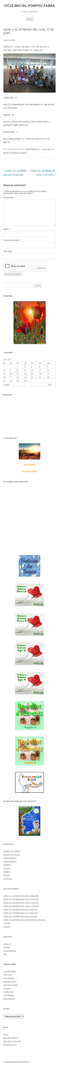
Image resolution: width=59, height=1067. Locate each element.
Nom (6, 229)
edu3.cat (7, 943)
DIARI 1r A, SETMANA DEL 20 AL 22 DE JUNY (21, 895)
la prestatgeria (9, 950)
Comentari (8, 197)
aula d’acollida (9, 971)
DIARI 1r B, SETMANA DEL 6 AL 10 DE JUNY (20, 913)
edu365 (6, 947)
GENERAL (7, 865)
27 (5, 381)
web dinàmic (8, 995)
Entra (5, 1034)
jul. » (50, 384)
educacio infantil (10, 985)
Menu (29, 19)
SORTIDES (7, 878)
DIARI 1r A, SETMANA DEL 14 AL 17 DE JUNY (21, 902)
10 (32, 370)
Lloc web (7, 251)
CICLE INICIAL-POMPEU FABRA (29, 5)
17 (32, 373)
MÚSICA (6, 868)
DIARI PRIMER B (31, 149)
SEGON (6, 875)
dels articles (10, 1037)
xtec (5, 954)
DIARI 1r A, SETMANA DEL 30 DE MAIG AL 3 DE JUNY (24, 919)
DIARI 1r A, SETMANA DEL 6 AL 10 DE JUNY (20, 909)
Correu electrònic (12, 240)
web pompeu (9, 998)
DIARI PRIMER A (9, 858)
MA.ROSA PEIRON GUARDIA (15, 152)
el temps (7, 988)
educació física (9, 981)
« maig (6, 384)
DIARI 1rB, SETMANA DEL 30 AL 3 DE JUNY (20, 916)
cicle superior (9, 978)
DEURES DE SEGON (11, 854)
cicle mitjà (7, 974)
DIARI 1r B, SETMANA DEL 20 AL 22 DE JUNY (21, 899)
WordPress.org (9, 1044)
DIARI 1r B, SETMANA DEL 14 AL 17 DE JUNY (21, 906)
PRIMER (6, 871)
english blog (8, 991)
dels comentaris (12, 1041)
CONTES (6, 923)
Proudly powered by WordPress (16, 1062)
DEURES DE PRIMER (11, 851)
